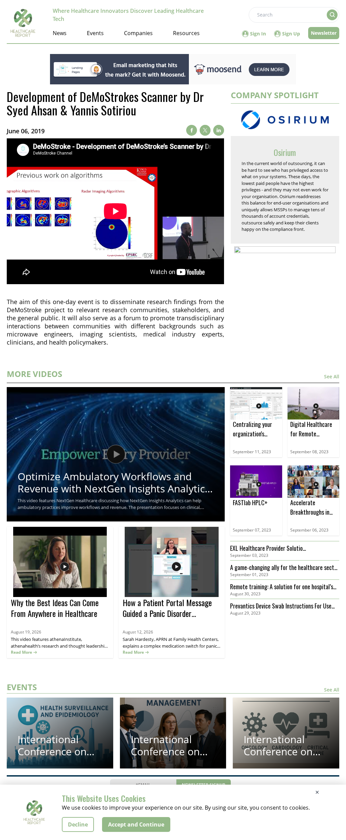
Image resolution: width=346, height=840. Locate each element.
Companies (138, 33)
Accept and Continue (136, 824)
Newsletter (324, 33)
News (60, 33)
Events (95, 33)
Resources (186, 33)
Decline (78, 824)
